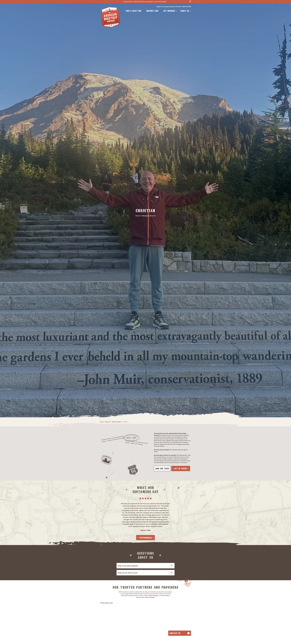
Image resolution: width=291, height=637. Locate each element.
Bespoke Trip (152, 10)
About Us (184, 10)
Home (102, 422)
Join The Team (162, 468)
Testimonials (145, 537)
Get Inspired (169, 10)
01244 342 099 (186, 6)
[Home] (110, 17)
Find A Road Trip (133, 10)
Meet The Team (116, 422)
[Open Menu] (176, 11)
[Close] (190, 2)
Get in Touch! (180, 468)
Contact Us (175, 633)
